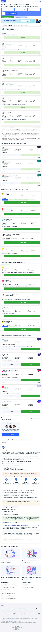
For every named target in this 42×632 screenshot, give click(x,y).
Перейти (30, 348)
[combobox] (25, 9)
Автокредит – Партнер (8, 42)
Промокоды (14, 610)
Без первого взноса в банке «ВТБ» (28, 587)
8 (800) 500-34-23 (24, 613)
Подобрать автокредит (11, 13)
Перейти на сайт (23, 256)
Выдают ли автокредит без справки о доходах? (12, 531)
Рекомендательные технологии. (16, 621)
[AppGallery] (39, 628)
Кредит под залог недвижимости (11, 294)
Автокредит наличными (9, 219)
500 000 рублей (25, 585)
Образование (20, 610)
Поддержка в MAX (15, 613)
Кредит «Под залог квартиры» (10, 266)
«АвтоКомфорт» (7, 97)
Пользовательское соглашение (9, 619)
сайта (26, 608)
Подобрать (23, 37)
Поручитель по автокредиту (6, 595)
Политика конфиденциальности (34, 608)
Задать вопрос (11, 434)
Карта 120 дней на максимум (10, 354)
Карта (23, 608)
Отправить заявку (23, 202)
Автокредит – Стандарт (9, 57)
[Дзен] (7, 627)
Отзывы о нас (13, 608)
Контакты (8, 608)
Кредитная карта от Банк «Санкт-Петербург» (9, 585)
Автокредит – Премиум (9, 28)
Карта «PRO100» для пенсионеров (11, 175)
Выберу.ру (5, 447)
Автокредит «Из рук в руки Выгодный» (12, 234)
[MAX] (5, 627)
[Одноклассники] (3, 627)
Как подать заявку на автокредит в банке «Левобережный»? (15, 525)
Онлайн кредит (7, 280)
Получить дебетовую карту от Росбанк (7, 584)
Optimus (5, 146)
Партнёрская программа (6, 610)
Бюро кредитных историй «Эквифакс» (7, 596)
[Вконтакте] (1, 627)
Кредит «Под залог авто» (9, 248)
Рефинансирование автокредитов (11, 70)
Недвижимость (27, 610)
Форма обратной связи (6, 613)
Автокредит (6, 193)
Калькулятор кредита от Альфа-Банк (7, 587)
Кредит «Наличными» (8, 307)
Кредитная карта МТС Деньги (10, 386)
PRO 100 (5, 161)
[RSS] (9, 627)
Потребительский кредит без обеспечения (8, 598)
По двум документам (25, 584)
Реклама (19, 608)
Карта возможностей (8, 339)
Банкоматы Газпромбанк (5, 589)
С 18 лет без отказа (25, 589)
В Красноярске (3, 442)
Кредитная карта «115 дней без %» (11, 370)
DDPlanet (18, 629)
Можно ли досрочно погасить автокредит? (12, 537)
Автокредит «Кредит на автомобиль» (11, 207)
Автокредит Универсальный (10, 83)
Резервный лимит (7, 401)
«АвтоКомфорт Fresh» (8, 112)
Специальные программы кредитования (8, 593)
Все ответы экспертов (35, 418)
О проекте (3, 608)
